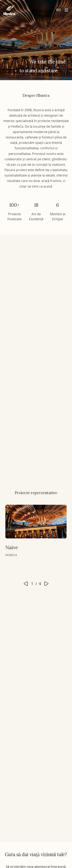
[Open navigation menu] (66, 10)
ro (58, 10)
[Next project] (46, 583)
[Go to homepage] (9, 10)
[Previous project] (25, 583)
